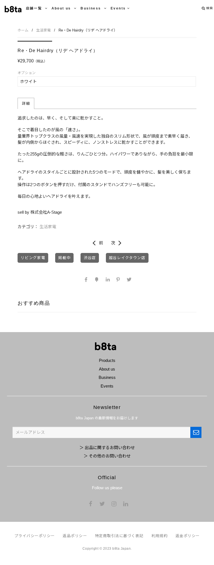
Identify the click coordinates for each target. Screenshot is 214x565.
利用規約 (159, 536)
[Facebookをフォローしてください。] (90, 504)
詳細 (26, 103)
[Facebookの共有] (86, 279)
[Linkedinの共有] (107, 279)
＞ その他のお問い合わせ (107, 456)
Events (118, 8)
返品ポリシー (75, 536)
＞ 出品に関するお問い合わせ (107, 447)
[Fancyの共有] (96, 279)
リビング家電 (33, 258)
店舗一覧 (34, 8)
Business (92, 8)
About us (62, 8)
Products (107, 360)
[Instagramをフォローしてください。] (114, 504)
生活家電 (43, 30)
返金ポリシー (188, 536)
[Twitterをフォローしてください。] (102, 504)
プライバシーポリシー (34, 536)
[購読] (195, 432)
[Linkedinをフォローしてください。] (125, 504)
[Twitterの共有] (128, 279)
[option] (35, 41)
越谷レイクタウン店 (127, 258)
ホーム (23, 30)
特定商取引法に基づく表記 (119, 536)
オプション (27, 73)
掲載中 (64, 258)
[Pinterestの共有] (117, 279)
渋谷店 (90, 258)
